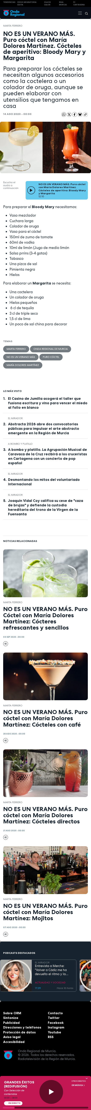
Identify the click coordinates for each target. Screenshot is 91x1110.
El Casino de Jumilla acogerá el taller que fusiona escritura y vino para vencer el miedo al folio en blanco (47, 403)
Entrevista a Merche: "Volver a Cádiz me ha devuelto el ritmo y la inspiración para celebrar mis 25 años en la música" (53, 970)
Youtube (54, 1032)
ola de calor (47, 3)
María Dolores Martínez (23, 365)
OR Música (77, 1085)
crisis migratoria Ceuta (26, 3)
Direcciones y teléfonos (22, 1027)
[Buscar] (85, 13)
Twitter (53, 1018)
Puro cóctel (51, 357)
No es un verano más (21, 357)
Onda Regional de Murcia (50, 349)
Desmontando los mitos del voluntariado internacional (44, 481)
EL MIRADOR (42, 962)
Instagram (56, 1027)
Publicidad (11, 1023)
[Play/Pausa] (51, 1092)
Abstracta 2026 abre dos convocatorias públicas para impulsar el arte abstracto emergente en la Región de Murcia (43, 428)
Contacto (55, 1013)
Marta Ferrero (12, 25)
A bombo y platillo (20, 444)
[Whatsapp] (63, 114)
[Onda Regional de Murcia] (13, 12)
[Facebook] (75, 114)
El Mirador (15, 418)
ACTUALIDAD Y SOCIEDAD (50, 982)
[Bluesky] (80, 114)
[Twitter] (69, 114)
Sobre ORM (12, 1013)
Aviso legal (12, 1037)
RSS (51, 1037)
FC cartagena (79, 3)
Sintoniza (10, 1018)
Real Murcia (63, 3)
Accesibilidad (14, 1042)
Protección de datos (19, 1032)
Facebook (55, 1023)
